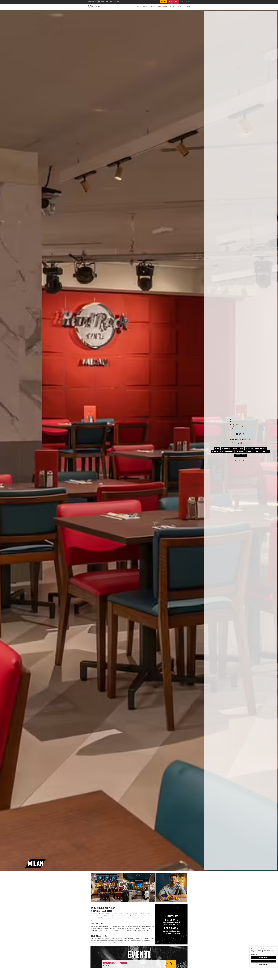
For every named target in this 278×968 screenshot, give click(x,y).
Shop (111, 1)
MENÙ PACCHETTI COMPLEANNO (223, 452)
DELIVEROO (250, 452)
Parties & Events (162, 6)
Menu (138, 6)
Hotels (102, 1)
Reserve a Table (173, 2)
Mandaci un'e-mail (237, 422)
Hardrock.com (91, 1)
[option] (107, 887)
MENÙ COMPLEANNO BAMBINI (256, 448)
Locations (145, 6)
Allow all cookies (263, 957)
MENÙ (217, 448)
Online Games (116, 1)
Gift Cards (173, 6)
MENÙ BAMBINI (238, 448)
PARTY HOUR (240, 452)
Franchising (186, 6)
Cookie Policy (255, 954)
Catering (153, 6)
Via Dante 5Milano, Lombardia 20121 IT (239, 427)
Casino (107, 1)
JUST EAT (266, 452)
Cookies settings (263, 964)
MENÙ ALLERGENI (241, 455)
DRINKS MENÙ (227, 448)
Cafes (98, 1)
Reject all (263, 961)
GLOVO (259, 452)
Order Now (163, 1)
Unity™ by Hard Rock (185, 1)
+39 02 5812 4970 (237, 419)
